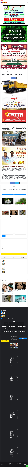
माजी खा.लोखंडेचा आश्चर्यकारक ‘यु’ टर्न (9, 315)
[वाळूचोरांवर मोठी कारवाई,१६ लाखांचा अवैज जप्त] (5, 212)
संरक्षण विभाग (11, 452)
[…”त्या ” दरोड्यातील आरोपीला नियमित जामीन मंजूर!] (11, 347)
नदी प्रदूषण (11, 401)
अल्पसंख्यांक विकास (12, 356)
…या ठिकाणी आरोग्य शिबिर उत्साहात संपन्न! (7, 293)
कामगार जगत (12, 374)
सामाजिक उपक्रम (11, 454)
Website (15, 232)
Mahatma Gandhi (20, 328)
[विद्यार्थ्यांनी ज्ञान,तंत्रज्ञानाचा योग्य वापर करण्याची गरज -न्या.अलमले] (14, 344)
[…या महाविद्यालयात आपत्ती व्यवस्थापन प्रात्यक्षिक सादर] (17, 347)
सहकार (11, 453)
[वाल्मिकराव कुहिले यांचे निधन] (14, 346)
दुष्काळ (11, 397)
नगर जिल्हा (11, 400)
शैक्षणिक (11, 448)
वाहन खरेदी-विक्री (12, 435)
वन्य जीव (11, 433)
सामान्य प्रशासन (11, 455)
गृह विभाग (11, 382)
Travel (15, 329)
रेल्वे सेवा (11, 430)
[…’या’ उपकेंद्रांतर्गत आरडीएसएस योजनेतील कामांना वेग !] (17, 346)
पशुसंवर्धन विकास (12, 412)
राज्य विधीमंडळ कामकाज (12, 429)
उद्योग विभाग (11, 364)
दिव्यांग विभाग (11, 396)
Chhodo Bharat (16, 324)
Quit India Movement (8, 329)
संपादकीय (12, 377)
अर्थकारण (11, 355)
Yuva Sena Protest (20, 329)
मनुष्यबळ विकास (11, 420)
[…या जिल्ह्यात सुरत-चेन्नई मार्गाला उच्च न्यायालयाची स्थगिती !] (11, 344)
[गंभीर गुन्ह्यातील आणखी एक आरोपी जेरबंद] (14, 212)
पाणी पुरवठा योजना (12, 413)
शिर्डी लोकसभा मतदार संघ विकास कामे (13, 447)
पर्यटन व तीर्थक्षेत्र (11, 411)
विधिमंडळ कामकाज (12, 437)
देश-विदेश (11, 398)
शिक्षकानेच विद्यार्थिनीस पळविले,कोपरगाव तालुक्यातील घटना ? (11, 312)
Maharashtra (14, 328)
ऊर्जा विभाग (11, 365)
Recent (13, 257)
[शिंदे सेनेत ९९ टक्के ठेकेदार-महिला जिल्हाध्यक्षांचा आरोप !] (17, 344)
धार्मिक (11, 399)
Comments (22, 257)
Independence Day (12, 326)
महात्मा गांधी (23, 331)
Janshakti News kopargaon (21, 326)
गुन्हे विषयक (8, 71)
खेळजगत (11, 381)
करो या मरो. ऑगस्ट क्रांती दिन (7, 331)
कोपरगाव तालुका (5, 71)
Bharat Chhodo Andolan (8, 324)
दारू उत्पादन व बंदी (12, 395)
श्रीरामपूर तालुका (11, 449)
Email (2, 232)
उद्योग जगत (11, 363)
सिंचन (10, 457)
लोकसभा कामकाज (12, 431)
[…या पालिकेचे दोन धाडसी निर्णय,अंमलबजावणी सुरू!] (14, 347)
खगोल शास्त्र (11, 380)
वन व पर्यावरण (11, 432)
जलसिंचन (11, 392)
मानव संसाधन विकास (12, 428)
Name (2, 230)
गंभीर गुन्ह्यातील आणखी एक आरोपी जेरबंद (20, 289)
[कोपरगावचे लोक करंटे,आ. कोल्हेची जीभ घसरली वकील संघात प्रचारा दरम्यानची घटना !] (3, 269)
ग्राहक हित (11, 384)
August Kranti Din (21, 323)
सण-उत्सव (11, 450)
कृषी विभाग (12, 375)
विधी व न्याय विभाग (12, 438)
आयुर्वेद (11, 360)
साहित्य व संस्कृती (12, 456)
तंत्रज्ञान (11, 393)
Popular (5, 257)
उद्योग (10, 362)
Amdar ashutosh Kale (12, 323)
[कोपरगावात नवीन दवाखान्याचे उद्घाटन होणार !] (20, 298)
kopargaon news (7, 328)
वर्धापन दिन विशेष (12, 434)
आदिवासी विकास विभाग (12, 358)
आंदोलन (11, 359)
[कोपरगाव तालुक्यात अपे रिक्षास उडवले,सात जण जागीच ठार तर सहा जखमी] (3, 272)
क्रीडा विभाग (11, 379)
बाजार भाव (11, 417)
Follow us (2, 338)
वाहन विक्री (11, 436)
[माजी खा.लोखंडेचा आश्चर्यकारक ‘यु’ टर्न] (3, 264)
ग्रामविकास (11, 383)
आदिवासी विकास (12, 357)
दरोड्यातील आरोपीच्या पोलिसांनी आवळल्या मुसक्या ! (22, 216)
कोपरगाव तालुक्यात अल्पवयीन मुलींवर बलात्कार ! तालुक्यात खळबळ (8, 318)
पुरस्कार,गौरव (11, 416)
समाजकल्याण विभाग (12, 451)
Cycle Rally (22, 324)
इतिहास (11, 361)
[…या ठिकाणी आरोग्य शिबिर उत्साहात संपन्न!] (7, 287)
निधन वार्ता (3, 248)
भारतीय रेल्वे (11, 418)
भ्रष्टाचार (11, 419)
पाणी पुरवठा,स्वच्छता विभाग (12, 414)
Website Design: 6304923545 (18, 463)
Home (2, 71)
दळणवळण (11, 394)
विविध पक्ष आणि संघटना (12, 439)
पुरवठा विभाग (11, 415)
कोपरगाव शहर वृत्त (12, 378)
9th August (6, 323)
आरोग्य (2, 247)
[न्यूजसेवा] (4, 2)
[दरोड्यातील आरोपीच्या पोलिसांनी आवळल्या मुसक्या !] (22, 212)
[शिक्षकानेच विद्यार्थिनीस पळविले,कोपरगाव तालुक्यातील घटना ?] (3, 261)
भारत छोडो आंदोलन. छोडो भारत (16, 331)
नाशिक (11, 402)
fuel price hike (4, 326)
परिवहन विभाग (11, 410)
